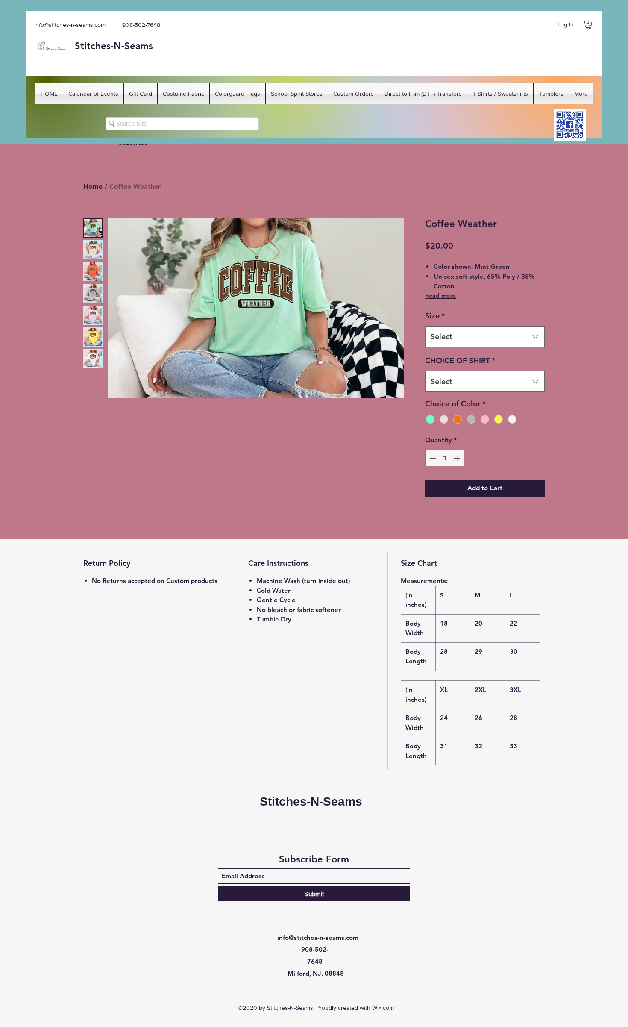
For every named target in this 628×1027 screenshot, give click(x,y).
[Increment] (458, 458)
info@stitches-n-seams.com (70, 24)
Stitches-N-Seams (311, 801)
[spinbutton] (445, 458)
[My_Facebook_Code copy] (570, 125)
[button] (588, 25)
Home (93, 186)
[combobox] (485, 336)
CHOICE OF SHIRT (460, 360)
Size (435, 316)
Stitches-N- (99, 46)
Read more (440, 296)
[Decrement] (432, 458)
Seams (138, 46)
